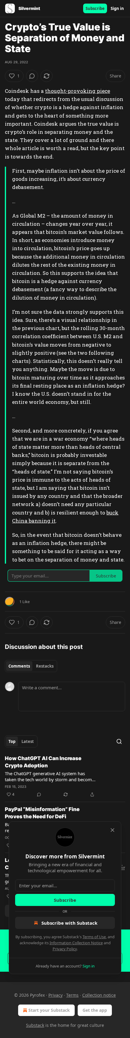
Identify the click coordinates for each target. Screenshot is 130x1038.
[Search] (119, 741)
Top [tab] (11, 741)
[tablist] (31, 666)
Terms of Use (94, 936)
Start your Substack (49, 1010)
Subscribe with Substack (69, 923)
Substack (35, 1025)
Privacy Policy (65, 949)
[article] (65, 776)
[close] (112, 830)
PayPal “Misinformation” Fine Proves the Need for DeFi (42, 812)
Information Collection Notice (76, 942)
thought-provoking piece (77, 90)
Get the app (95, 1010)
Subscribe (95, 8)
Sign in (117, 8)
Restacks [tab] (45, 666)
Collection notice (99, 995)
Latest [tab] (27, 741)
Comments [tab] (19, 666)
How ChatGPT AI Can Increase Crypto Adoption (43, 762)
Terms (72, 995)
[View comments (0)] (32, 76)
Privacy (55, 995)
